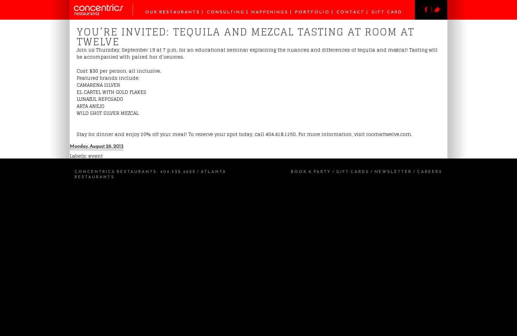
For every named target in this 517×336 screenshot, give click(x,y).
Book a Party (311, 171)
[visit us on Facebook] (425, 15)
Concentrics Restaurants (116, 171)
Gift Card (386, 12)
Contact (351, 12)
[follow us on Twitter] (437, 15)
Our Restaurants (172, 12)
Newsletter (393, 171)
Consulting (226, 12)
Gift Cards (352, 171)
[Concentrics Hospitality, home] (103, 13)
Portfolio (312, 12)
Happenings (269, 12)
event (95, 155)
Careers (429, 171)
